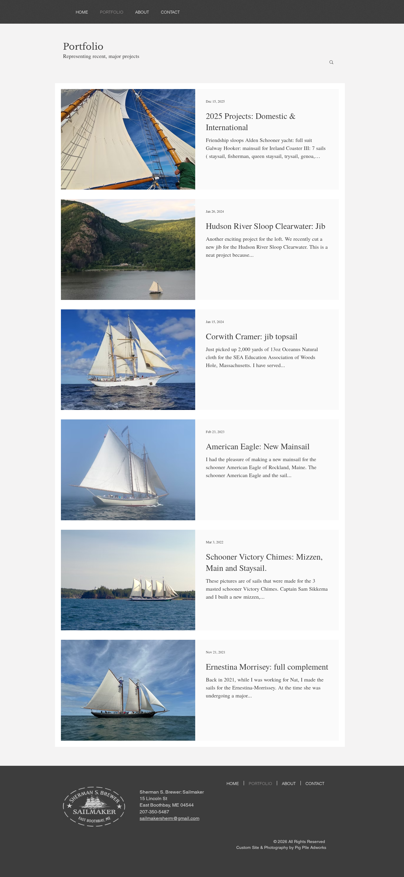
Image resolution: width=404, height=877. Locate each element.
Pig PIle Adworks (310, 847)
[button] (331, 62)
